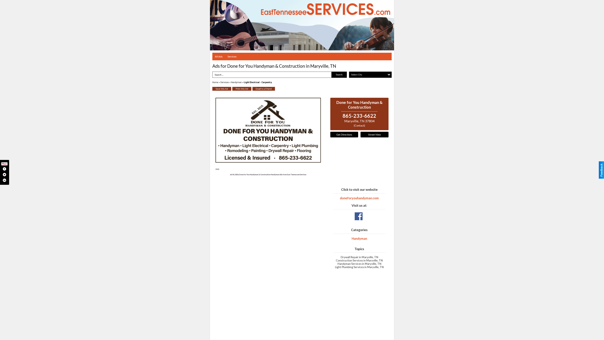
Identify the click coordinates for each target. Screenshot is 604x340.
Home (215, 82)
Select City (356, 74)
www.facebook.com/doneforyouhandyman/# (359, 216)
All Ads (219, 56)
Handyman (236, 82)
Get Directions (344, 134)
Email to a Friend (264, 88)
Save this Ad (222, 88)
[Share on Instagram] (4, 180)
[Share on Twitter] (4, 174)
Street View (374, 134)
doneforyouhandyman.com (359, 198)
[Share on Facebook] (4, 169)
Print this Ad (242, 88)
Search (339, 74)
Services (232, 56)
